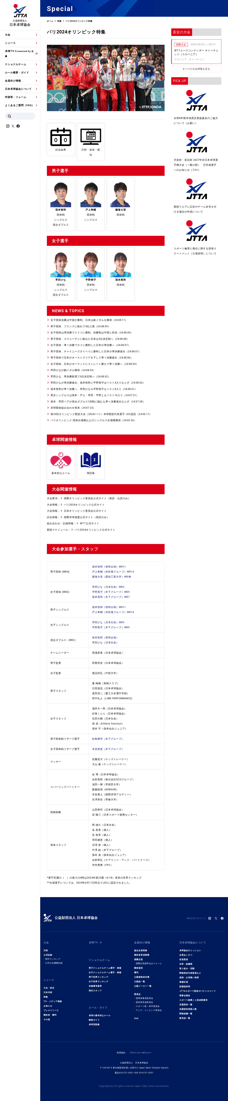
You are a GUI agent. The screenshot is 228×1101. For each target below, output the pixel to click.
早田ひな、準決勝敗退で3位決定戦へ (73, 376)
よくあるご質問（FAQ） (19, 105)
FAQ (136, 1018)
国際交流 (138, 959)
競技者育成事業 (141, 955)
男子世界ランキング (98, 977)
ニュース (10, 42)
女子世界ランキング (98, 981)
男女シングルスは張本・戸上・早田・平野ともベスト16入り (87, 395)
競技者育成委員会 (144, 1002)
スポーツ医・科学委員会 (148, 1006)
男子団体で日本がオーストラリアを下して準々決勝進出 (84, 357)
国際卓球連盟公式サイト (78, 517)
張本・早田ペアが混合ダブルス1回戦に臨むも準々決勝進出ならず (90, 401)
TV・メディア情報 (53, 1001)
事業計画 (183, 982)
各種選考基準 (95, 986)
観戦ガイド (94, 1020)
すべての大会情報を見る (196, 69)
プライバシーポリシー (140, 1053)
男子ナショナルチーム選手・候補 (105, 968)
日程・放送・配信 (90, 152)
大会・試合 (49, 988)
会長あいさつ (185, 955)
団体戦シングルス (90, 214)
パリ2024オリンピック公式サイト (84, 504)
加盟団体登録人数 (188, 1009)
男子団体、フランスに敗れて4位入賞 (73, 326)
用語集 (91, 473)
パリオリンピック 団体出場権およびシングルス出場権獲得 (86, 420)
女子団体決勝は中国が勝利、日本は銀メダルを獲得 (81, 320)
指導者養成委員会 (144, 998)
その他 (47, 1019)
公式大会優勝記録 (54, 963)
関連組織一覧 (185, 1013)
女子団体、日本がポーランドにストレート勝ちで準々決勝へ (87, 363)
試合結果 (60, 149)
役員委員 (183, 959)
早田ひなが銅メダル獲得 (65, 370)
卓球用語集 (94, 1024)
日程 (46, 950)
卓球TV (19, 53)
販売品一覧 (184, 1018)
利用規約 (121, 1053)
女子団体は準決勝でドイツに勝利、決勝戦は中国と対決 (84, 332)
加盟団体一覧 (185, 1004)
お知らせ (48, 1006)
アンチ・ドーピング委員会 (149, 1010)
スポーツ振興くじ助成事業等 (193, 1000)
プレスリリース (51, 1010)
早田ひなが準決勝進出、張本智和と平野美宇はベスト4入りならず (90, 382)
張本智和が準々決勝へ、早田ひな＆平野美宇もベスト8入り (86, 389)
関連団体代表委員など (190, 973)
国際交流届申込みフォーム (149, 963)
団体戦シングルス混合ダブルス (61, 217)
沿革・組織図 (185, 964)
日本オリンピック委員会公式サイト (85, 510)
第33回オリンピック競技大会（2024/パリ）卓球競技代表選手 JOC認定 (93, 414)
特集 (46, 997)
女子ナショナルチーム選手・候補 (105, 972)
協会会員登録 (140, 950)
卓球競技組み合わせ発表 (65, 407)
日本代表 (48, 992)
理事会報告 (184, 995)
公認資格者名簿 (141, 977)
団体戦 (120, 212)
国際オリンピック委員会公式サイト (85, 498)
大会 (7, 34)
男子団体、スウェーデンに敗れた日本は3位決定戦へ (82, 338)
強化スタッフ (95, 990)
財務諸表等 (184, 986)
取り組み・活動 (187, 968)
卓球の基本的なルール (99, 1015)
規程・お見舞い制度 (189, 977)
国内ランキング (52, 959)
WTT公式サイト (89, 523)
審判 (136, 972)
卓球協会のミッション (190, 950)
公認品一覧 (139, 981)
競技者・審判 (50, 1015)
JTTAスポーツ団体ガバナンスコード (197, 991)
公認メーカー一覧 (143, 986)
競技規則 (138, 968)
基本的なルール (60, 473)
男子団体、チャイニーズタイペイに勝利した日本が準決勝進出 (88, 351)
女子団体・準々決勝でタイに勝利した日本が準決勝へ (83, 345)
